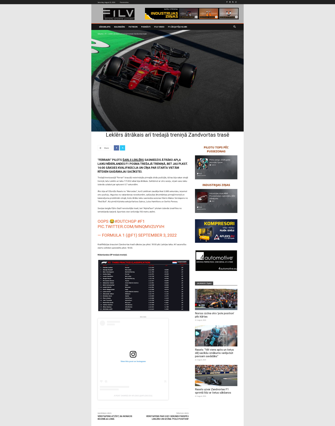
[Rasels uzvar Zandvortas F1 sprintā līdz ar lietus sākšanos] (216, 375)
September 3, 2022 (157, 235)
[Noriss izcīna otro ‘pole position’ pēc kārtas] (216, 299)
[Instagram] (229, 2)
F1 (106, 34)
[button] (234, 27)
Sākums (100, 34)
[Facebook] (226, 2)
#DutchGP (125, 221)
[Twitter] (232, 2)
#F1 (141, 221)
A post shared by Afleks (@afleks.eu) (133, 396)
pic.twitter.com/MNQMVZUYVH (131, 226)
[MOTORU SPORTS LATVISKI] (118, 14)
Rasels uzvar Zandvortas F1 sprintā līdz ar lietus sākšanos (213, 391)
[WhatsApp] (235, 2)
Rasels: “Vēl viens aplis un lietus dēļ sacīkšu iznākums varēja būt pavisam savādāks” (214, 353)
